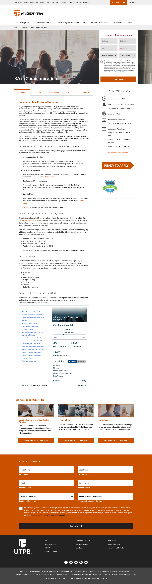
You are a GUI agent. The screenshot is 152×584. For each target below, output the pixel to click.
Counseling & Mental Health (84, 571)
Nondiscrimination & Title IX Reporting (57, 571)
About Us (118, 22)
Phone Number (84, 488)
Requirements (54, 92)
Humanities (64, 420)
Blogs (70, 2)
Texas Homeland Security (81, 574)
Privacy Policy (93, 578)
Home (16, 28)
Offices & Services (83, 541)
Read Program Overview (36, 440)
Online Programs (22, 22)
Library (63, 2)
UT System (37, 574)
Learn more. (49, 177)
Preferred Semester (27, 501)
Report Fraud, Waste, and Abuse (105, 574)
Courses (38, 92)
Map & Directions (114, 544)
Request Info (51, 544)
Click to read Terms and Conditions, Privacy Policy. (121, 71)
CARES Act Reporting (127, 574)
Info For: (115, 2)
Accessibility (35, 571)
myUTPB (55, 2)
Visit (47, 541)
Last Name (82, 474)
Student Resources (99, 22)
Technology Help (82, 544)
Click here (22, 207)
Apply (129, 22)
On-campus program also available (118, 152)
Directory (86, 2)
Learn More (118, 79)
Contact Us (111, 541)
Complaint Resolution (23, 574)
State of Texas (49, 574)
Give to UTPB (51, 551)
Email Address (25, 488)
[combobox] (121, 48)
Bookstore (80, 548)
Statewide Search (62, 574)
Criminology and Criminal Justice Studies (34, 421)
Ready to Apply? (117, 165)
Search (131, 2)
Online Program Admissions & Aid (71, 22)
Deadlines (85, 92)
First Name (23, 474)
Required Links (124, 571)
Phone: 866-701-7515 (115, 548)
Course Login (45, 2)
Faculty (69, 92)
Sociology (103, 420)
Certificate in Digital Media (29, 220)
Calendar (78, 2)
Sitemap (104, 578)
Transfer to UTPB (43, 22)
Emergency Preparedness (107, 571)
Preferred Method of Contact (90, 501)
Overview (22, 92)
